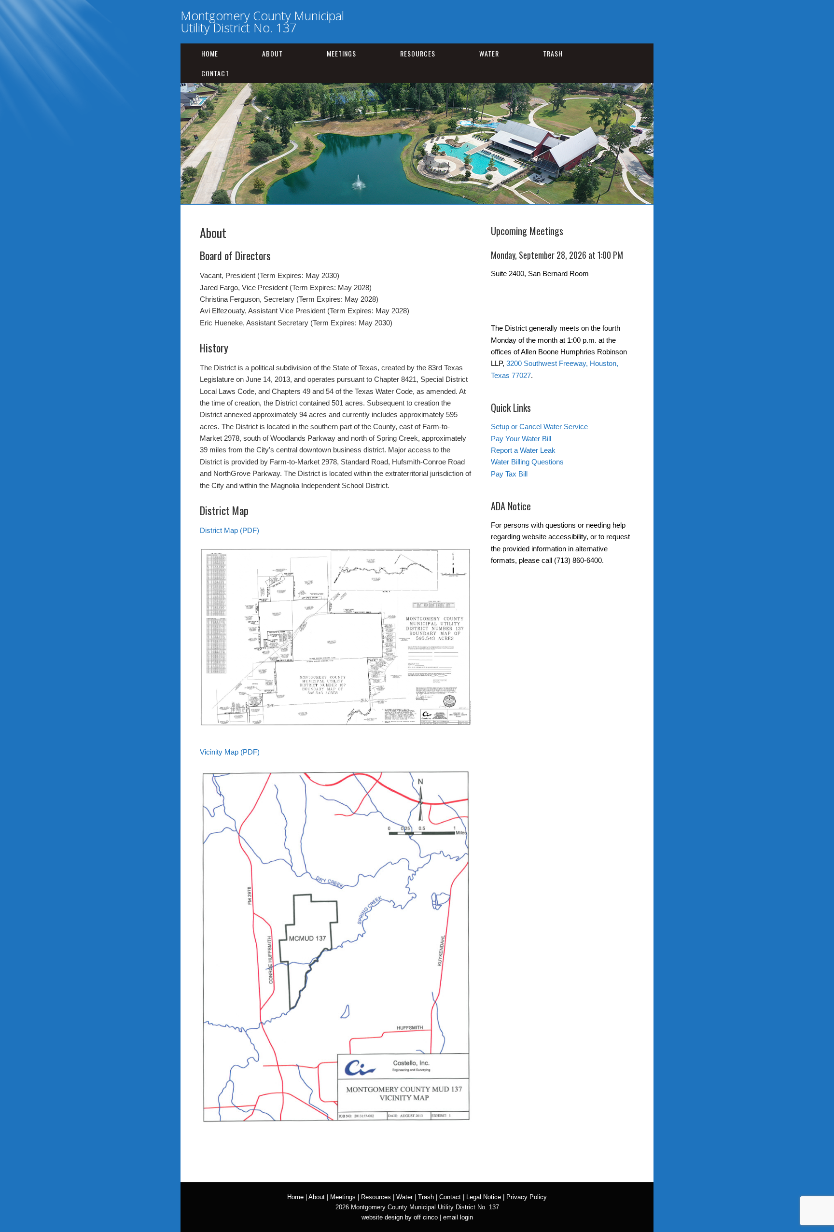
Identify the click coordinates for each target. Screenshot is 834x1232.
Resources (417, 53)
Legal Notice (483, 1197)
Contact (215, 73)
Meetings (341, 53)
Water (489, 53)
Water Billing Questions (527, 462)
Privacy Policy (526, 1197)
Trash (553, 53)
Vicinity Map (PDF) (230, 752)
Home (209, 53)
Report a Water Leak (523, 450)
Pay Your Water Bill (521, 438)
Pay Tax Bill (509, 474)
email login (458, 1217)
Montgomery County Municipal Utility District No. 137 (262, 21)
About (272, 53)
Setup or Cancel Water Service (539, 426)
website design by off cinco (399, 1217)
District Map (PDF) (229, 530)
